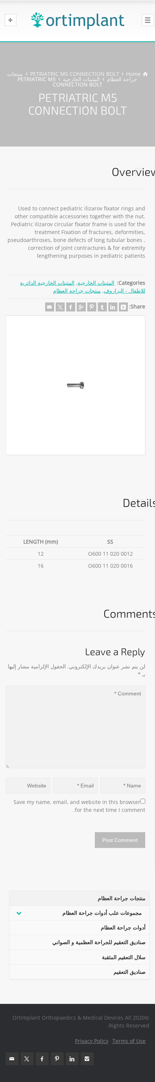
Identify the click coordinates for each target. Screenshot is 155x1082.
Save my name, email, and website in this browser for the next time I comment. (78, 805)
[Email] (49, 306)
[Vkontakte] (123, 306)
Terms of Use (129, 1040)
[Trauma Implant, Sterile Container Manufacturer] (77, 20)
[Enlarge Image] (75, 385)
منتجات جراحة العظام (77, 290)
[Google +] (81, 306)
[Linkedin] (112, 306)
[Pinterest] (91, 306)
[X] (60, 306)
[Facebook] (70, 306)
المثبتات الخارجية (96, 282)
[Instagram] (87, 1058)
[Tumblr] (102, 306)
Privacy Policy (91, 1040)
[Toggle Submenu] (18, 913)
